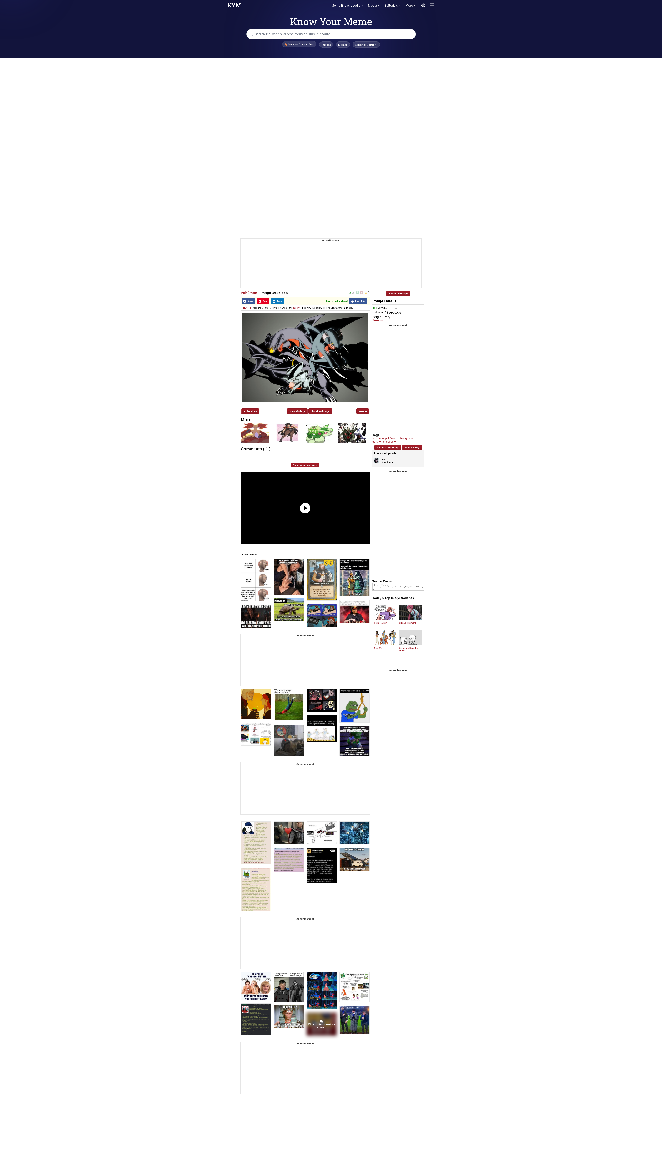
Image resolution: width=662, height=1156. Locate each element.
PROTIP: (246, 308)
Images (326, 44)
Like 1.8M (359, 301)
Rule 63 (378, 648)
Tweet (278, 301)
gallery (296, 308)
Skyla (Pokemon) (407, 623)
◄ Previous (250, 411)
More (409, 5)
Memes (343, 44)
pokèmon (391, 441)
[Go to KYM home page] (234, 6)
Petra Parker (380, 623)
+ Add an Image (398, 293)
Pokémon (249, 293)
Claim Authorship (387, 447)
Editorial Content (366, 44)
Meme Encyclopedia (345, 5)
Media (372, 5)
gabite (409, 438)
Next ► (362, 411)
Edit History (412, 447)
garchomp (378, 441)
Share (249, 301)
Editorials (391, 5)
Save (264, 301)
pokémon (391, 438)
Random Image (320, 411)
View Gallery (297, 411)
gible (401, 438)
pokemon (378, 438)
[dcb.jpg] (305, 357)
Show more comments (305, 465)
